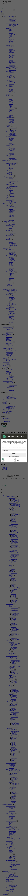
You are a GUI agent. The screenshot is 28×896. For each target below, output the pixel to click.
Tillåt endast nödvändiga (14, 456)
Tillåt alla (14, 453)
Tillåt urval (14, 454)
